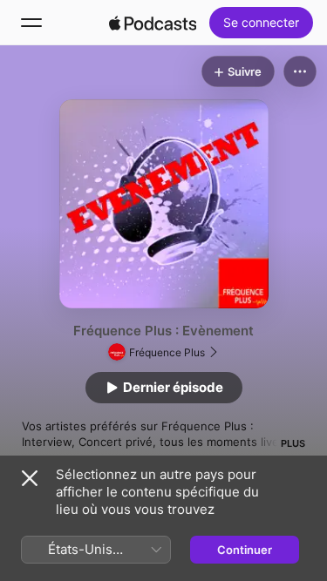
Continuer (244, 550)
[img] (152, 22)
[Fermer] (29, 478)
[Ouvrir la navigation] (31, 22)
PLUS (293, 443)
